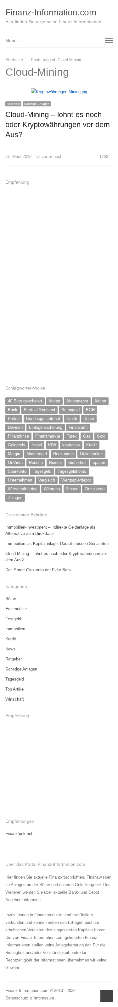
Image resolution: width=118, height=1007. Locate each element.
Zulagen (15, 497)
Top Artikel (15, 689)
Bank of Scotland (39, 409)
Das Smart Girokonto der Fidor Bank (38, 570)
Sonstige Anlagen (37, 103)
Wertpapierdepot (76, 480)
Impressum (44, 998)
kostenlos (71, 445)
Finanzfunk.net (18, 833)
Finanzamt (78, 427)
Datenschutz (16, 998)
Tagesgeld (42, 471)
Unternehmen (20, 480)
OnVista (15, 462)
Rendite (36, 462)
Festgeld (13, 619)
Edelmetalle (16, 608)
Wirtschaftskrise (22, 489)
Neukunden (63, 453)
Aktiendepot (77, 401)
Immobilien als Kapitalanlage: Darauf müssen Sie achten (57, 543)
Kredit (91, 445)
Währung (52, 489)
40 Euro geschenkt (25, 401)
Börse (10, 598)
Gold (101, 436)
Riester (55, 462)
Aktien (54, 401)
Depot (88, 418)
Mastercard (36, 453)
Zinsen (72, 489)
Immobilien (15, 629)
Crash (71, 418)
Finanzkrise (18, 436)
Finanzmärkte (47, 436)
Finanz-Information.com (50, 12)
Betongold (70, 409)
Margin (14, 453)
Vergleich (46, 480)
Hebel (36, 445)
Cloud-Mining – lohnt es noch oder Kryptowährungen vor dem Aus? (57, 124)
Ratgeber (13, 103)
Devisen (15, 427)
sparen (99, 462)
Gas (87, 436)
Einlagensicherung (45, 427)
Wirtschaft (14, 699)
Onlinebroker (91, 453)
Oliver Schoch (49, 156)
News (10, 649)
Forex (71, 436)
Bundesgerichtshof (43, 418)
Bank (12, 409)
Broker (14, 418)
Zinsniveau (94, 489)
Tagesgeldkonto (72, 471)
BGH (90, 409)
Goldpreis (16, 445)
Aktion (100, 401)
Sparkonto (17, 471)
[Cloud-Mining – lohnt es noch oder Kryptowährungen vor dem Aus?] (59, 91)
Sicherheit (77, 462)
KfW (52, 445)
